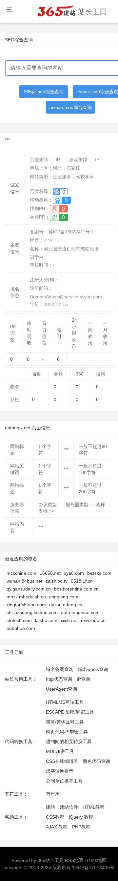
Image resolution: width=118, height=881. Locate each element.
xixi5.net (69, 620)
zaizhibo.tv (57, 581)
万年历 (53, 794)
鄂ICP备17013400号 (93, 867)
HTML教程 (94, 807)
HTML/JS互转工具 (65, 702)
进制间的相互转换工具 (69, 741)
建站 (50, 807)
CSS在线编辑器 (62, 761)
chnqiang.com (63, 596)
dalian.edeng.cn (65, 604)
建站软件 (69, 807)
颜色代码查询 (96, 761)
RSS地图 (74, 860)
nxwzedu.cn (93, 620)
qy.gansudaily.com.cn (29, 588)
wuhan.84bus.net (24, 581)
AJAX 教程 (57, 826)
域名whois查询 (93, 669)
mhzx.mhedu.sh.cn (26, 596)
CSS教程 (55, 817)
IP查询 (83, 679)
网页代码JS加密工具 (67, 731)
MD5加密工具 (60, 751)
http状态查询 (59, 679)
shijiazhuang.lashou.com (32, 612)
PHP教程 (81, 826)
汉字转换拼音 (59, 771)
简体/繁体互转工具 (65, 721)
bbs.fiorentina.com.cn (76, 588)
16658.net (50, 573)
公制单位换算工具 (64, 781)
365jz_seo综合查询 (44, 91)
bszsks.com (99, 573)
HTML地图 (96, 860)
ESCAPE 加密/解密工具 (70, 712)
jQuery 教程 (81, 817)
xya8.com (74, 573)
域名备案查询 (59, 669)
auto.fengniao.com (80, 612)
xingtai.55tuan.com (26, 604)
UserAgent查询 (61, 689)
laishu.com (46, 620)
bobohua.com (21, 628)
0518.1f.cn (82, 581)
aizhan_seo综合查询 (70, 107)
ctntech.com (19, 620)
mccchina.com (21, 573)
